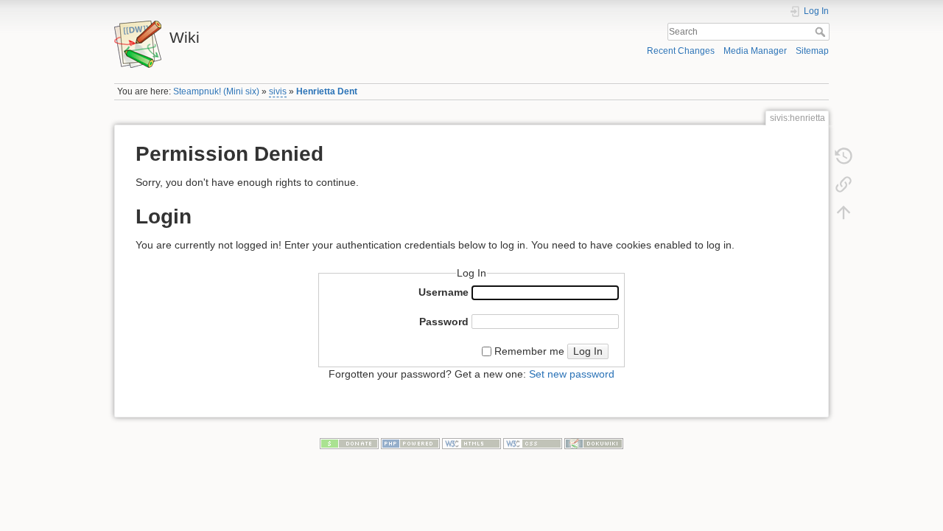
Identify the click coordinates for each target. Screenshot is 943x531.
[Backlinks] (843, 184)
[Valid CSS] (532, 442)
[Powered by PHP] (410, 442)
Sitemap (812, 51)
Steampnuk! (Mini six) (216, 91)
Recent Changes (681, 51)
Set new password (571, 374)
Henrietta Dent (326, 91)
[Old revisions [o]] (843, 156)
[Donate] (349, 442)
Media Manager (755, 51)
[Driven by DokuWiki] (593, 442)
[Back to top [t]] (843, 212)
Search (822, 32)
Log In (588, 351)
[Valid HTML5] (471, 442)
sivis (278, 91)
